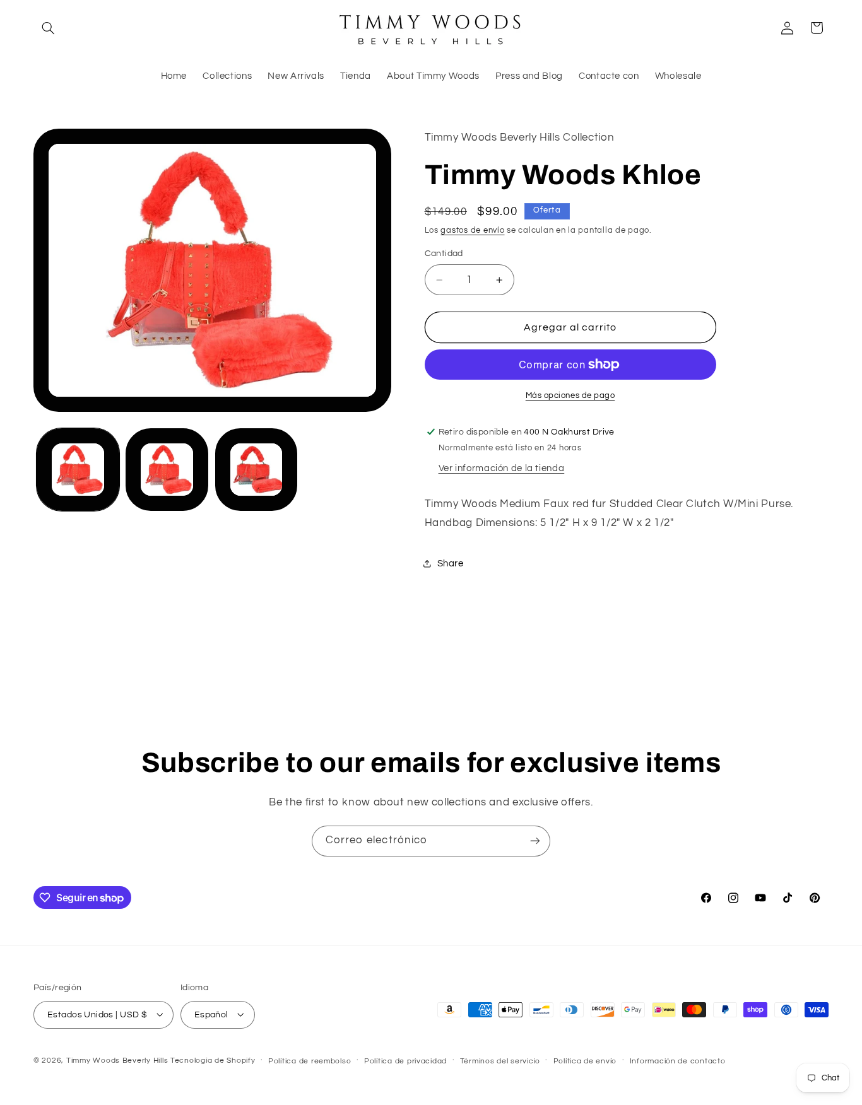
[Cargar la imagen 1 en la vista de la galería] (78, 469)
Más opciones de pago (570, 396)
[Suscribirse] (535, 841)
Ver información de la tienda (502, 468)
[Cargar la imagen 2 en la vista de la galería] (167, 469)
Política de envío (585, 1060)
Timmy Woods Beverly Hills (117, 1059)
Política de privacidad (405, 1060)
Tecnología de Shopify (212, 1059)
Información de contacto (678, 1060)
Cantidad (444, 253)
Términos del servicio (500, 1060)
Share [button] (450, 563)
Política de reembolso (309, 1060)
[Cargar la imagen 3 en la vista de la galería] (256, 469)
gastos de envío (472, 230)
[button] (47, 27)
